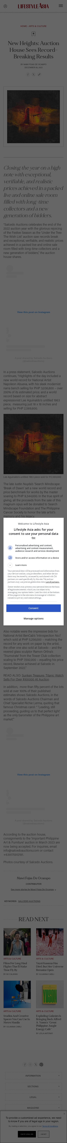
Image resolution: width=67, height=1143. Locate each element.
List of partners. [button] (52, 582)
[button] (33, 565)
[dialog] (33, 571)
